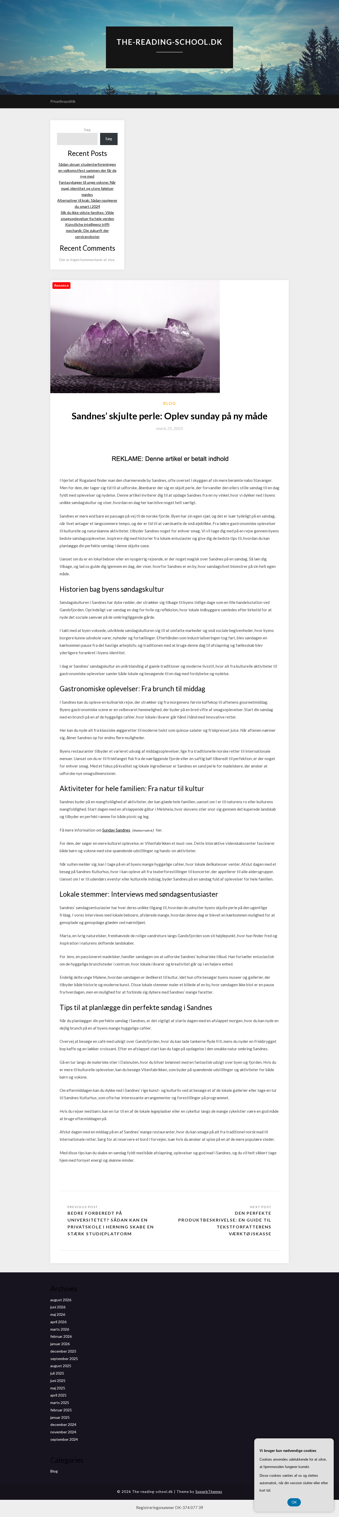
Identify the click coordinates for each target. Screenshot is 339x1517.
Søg (87, 129)
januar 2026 (60, 1343)
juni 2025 (57, 1380)
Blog (169, 403)
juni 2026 (57, 1307)
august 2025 (60, 1365)
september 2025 (64, 1358)
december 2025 (63, 1351)
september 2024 (64, 1439)
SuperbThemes (208, 1491)
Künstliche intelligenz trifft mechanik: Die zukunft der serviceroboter (87, 230)
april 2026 (58, 1321)
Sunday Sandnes (116, 830)
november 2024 (63, 1432)
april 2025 (58, 1395)
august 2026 (60, 1300)
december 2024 (63, 1424)
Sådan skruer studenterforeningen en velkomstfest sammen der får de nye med (87, 170)
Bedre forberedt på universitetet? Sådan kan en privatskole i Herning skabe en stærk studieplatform (111, 1223)
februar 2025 (61, 1410)
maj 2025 (57, 1388)
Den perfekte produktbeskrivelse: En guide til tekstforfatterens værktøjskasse (224, 1223)
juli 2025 (57, 1373)
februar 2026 (61, 1336)
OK (294, 1502)
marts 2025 (59, 1402)
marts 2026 (59, 1329)
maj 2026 (57, 1314)
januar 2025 (60, 1417)
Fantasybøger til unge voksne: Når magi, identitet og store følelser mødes (87, 188)
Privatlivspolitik (62, 101)
